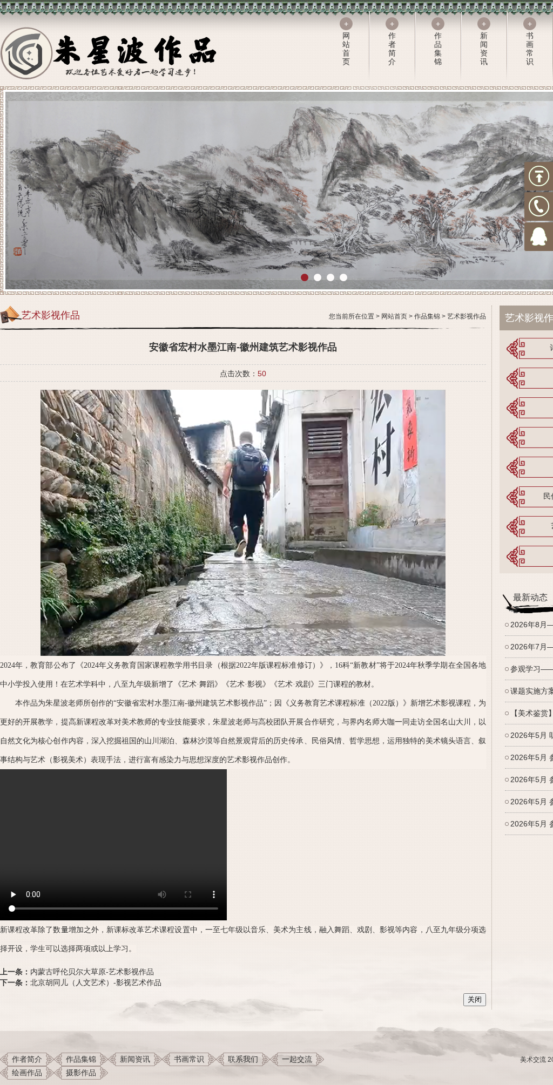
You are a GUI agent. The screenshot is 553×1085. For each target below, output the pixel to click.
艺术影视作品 (466, 316)
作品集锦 (427, 316)
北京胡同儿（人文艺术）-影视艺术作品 (95, 982)
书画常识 (189, 1059)
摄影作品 (81, 1072)
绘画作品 (27, 1072)
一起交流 (297, 1059)
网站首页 (394, 316)
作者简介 (27, 1059)
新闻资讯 (135, 1059)
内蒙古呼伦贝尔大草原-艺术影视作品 (92, 971)
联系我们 (243, 1059)
